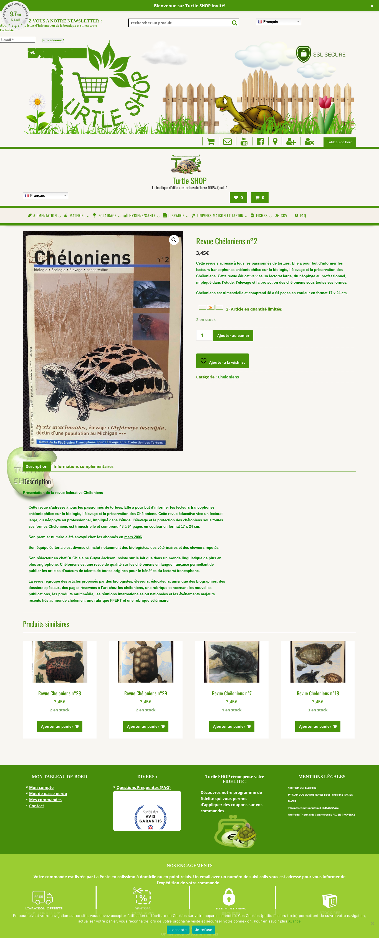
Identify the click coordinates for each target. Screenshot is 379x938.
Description (36, 466)
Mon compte (41, 787)
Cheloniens (228, 377)
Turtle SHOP (189, 180)
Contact (36, 805)
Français (270, 21)
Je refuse (203, 929)
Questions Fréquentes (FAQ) (144, 787)
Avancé (294, 921)
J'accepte (178, 929)
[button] (174, 240)
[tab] (36, 466)
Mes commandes (45, 799)
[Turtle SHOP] (189, 132)
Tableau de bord (339, 142)
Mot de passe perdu (48, 793)
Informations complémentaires (83, 466)
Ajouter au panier (233, 335)
